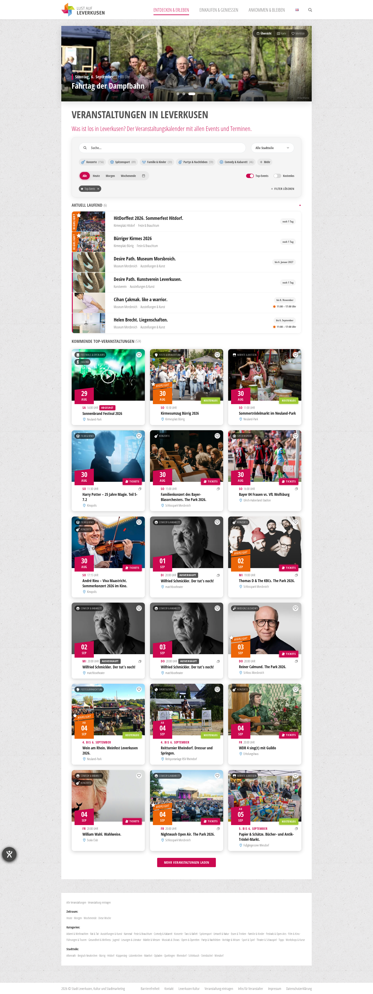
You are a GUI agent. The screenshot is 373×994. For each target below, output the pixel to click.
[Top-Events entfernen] (98, 189)
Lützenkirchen (135, 955)
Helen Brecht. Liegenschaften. (141, 320)
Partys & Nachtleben (210, 940)
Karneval (128, 934)
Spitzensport (244, 436)
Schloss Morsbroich (254, 672)
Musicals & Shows (247, 608)
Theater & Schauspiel (267, 940)
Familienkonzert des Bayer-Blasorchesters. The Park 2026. (183, 497)
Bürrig (102, 955)
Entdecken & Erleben (171, 9)
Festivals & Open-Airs (93, 355)
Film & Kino (87, 436)
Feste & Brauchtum (148, 225)
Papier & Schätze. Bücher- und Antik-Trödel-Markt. (266, 836)
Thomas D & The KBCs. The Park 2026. (267, 580)
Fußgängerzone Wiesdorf (256, 845)
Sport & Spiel (166, 690)
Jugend (85, 362)
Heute (69, 918)
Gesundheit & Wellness (100, 940)
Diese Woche (104, 918)
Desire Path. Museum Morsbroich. (145, 258)
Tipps (281, 940)
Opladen (158, 955)
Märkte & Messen (247, 355)
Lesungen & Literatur (131, 940)
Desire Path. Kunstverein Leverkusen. (148, 279)
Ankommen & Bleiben (267, 9)
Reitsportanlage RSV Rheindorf (181, 759)
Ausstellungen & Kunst (153, 266)
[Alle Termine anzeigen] (140, 488)
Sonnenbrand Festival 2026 (102, 413)
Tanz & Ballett (191, 934)
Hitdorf (110, 955)
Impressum (274, 988)
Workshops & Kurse (295, 940)
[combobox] (272, 148)
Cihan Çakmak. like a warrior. (141, 299)
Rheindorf (181, 955)
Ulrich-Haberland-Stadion (257, 500)
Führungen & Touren (76, 940)
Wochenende (90, 918)
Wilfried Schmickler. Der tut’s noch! (187, 580)
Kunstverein (120, 286)
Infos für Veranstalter (250, 988)
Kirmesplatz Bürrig (124, 245)
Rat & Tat (94, 934)
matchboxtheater (174, 586)
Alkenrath (71, 955)
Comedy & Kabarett (169, 522)
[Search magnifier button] (310, 10)
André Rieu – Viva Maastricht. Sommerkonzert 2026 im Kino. (104, 583)
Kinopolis (92, 505)
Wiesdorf (219, 955)
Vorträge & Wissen (231, 940)
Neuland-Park (94, 419)
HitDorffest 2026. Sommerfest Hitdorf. (148, 218)
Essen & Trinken (238, 934)
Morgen (78, 918)
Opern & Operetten (190, 940)
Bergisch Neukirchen (87, 955)
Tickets (134, 481)
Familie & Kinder (256, 934)
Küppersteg (121, 955)
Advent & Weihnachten (77, 934)
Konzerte (164, 436)
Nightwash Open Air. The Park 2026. (188, 833)
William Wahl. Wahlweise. (101, 833)
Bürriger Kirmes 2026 (133, 238)
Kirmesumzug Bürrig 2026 (180, 413)
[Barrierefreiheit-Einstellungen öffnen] (9, 854)
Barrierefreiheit (150, 988)
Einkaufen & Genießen (218, 9)
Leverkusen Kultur (189, 988)
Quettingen (169, 955)
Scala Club (92, 840)
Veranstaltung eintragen (99, 902)
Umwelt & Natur (221, 934)
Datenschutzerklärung (299, 988)
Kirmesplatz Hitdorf (124, 225)
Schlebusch (193, 955)
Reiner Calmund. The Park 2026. (262, 666)
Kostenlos (210, 400)
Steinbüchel (207, 955)
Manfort (148, 955)
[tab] (178, 94)
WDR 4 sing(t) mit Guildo (257, 747)
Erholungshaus (251, 753)
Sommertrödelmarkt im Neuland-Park (267, 413)
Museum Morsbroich (125, 266)
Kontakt (169, 988)
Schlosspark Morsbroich (178, 505)
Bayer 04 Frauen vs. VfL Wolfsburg (264, 494)
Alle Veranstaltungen (76, 902)
